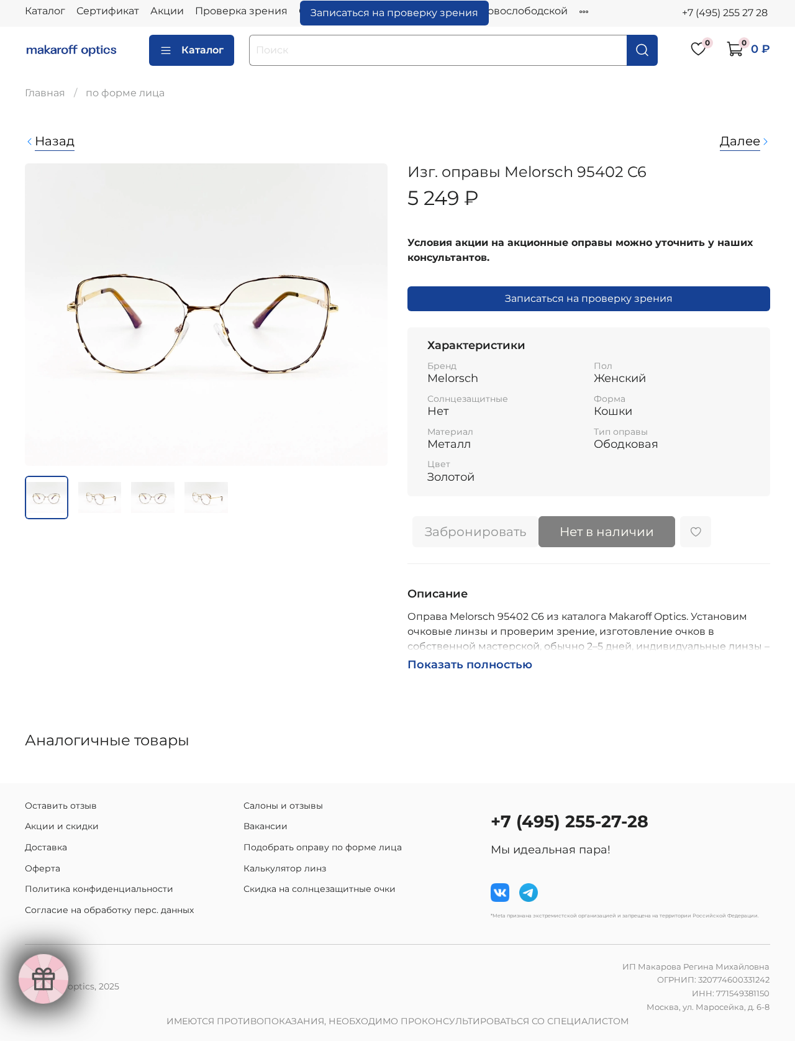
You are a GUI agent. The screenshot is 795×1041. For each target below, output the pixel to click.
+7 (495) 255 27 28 (725, 13)
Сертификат (107, 11)
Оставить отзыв (61, 805)
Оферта (42, 868)
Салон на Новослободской (499, 11)
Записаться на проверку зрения (394, 13)
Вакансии (265, 826)
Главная (45, 93)
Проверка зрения (241, 11)
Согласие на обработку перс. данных (109, 910)
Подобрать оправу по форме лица (322, 847)
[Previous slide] (45, 315)
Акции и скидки (62, 826)
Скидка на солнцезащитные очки (319, 888)
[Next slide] (368, 315)
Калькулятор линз (284, 868)
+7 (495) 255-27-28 (569, 821)
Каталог (45, 11)
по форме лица (125, 93)
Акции (167, 11)
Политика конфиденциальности (99, 888)
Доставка (46, 847)
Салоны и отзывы (283, 805)
